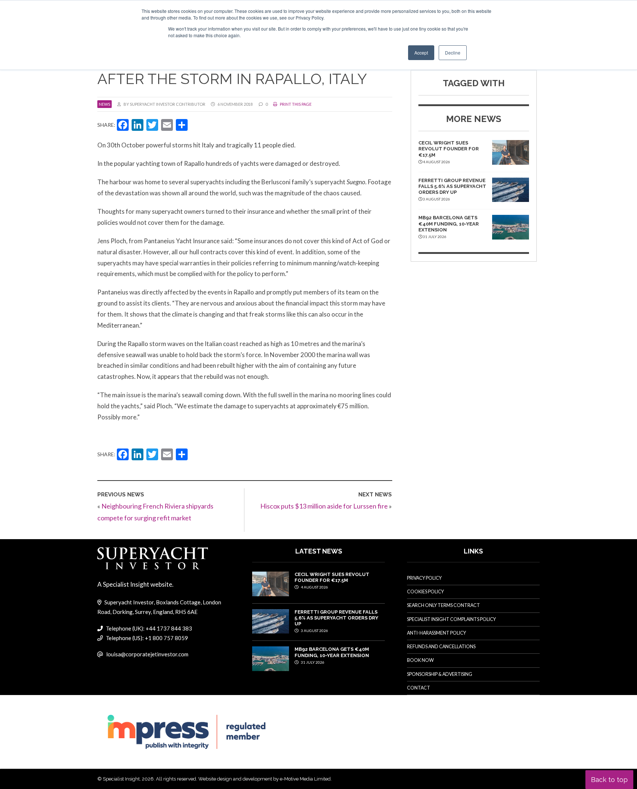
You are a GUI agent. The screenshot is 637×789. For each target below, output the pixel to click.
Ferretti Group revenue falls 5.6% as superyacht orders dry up (452, 186)
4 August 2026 (314, 587)
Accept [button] (421, 52)
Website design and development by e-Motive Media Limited (264, 779)
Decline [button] (452, 52)
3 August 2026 (314, 630)
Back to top (609, 779)
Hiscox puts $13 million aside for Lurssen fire (324, 506)
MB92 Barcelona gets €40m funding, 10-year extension (448, 224)
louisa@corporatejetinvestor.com (147, 654)
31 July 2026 (312, 662)
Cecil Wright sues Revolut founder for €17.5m (448, 149)
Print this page (295, 104)
